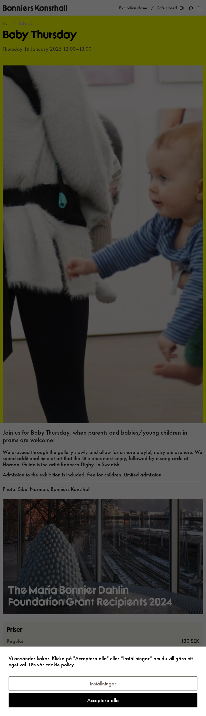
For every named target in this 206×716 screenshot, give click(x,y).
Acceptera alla (103, 700)
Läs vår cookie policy (51, 664)
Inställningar (103, 683)
